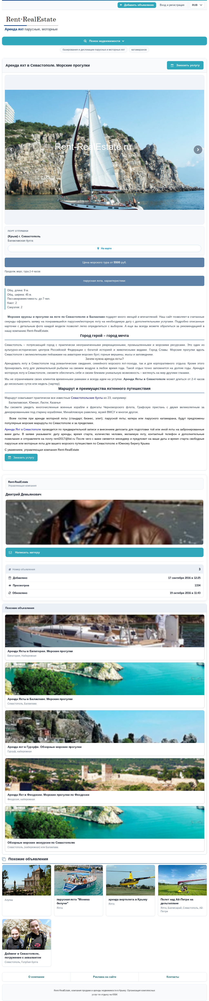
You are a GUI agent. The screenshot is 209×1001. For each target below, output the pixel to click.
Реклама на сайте (104, 976)
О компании (36, 976)
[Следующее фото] (197, 149)
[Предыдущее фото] (11, 149)
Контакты (173, 976)
